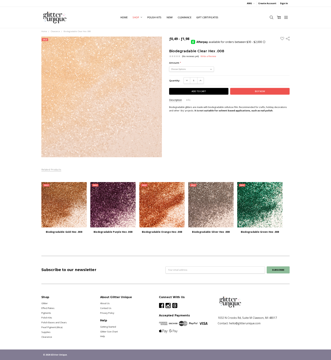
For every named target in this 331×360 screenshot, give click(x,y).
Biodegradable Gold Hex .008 (64, 231)
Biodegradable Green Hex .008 (260, 231)
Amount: (175, 62)
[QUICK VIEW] (81, 188)
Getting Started (108, 326)
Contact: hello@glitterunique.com (239, 323)
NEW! (169, 17)
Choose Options (64, 220)
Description (175, 100)
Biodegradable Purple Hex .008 (113, 231)
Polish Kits (154, 17)
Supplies (46, 332)
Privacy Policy (107, 312)
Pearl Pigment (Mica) (51, 327)
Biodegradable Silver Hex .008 (211, 231)
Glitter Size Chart (109, 331)
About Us (105, 303)
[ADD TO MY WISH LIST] (81, 193)
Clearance (184, 17)
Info (188, 100)
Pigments (46, 312)
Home (123, 17)
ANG (249, 3)
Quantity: (174, 80)
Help (102, 336)
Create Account (267, 3)
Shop (136, 17)
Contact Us (105, 308)
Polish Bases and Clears (54, 322)
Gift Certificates (207, 17)
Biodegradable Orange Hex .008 (162, 231)
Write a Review (208, 56)
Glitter (44, 303)
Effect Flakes (47, 308)
